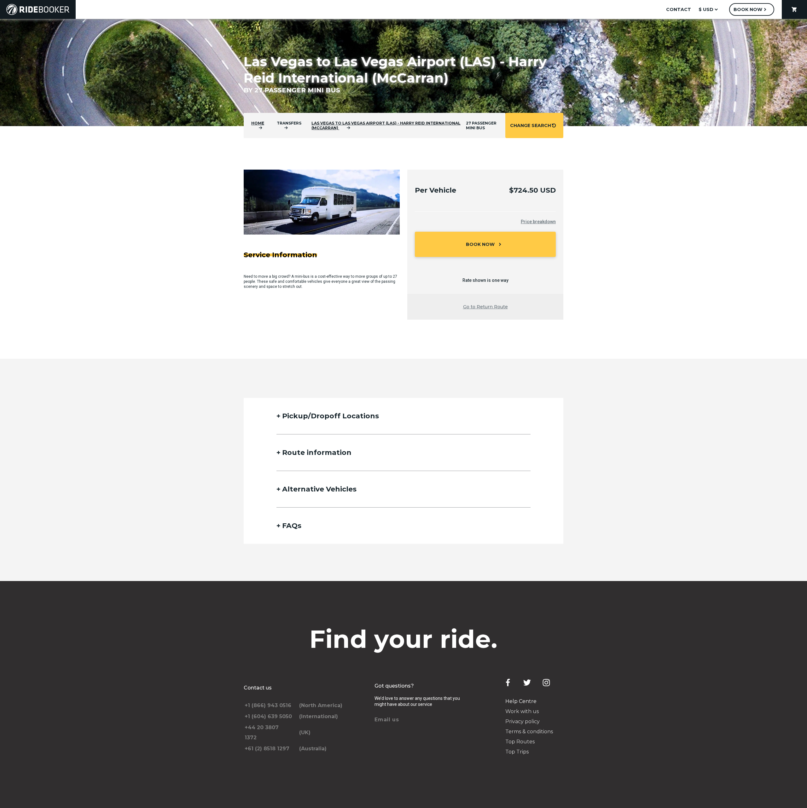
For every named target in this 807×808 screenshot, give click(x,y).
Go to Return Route (485, 307)
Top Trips (517, 752)
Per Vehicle (435, 190)
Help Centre (521, 701)
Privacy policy (522, 721)
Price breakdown (538, 221)
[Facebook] (508, 682)
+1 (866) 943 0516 (268, 705)
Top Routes (520, 742)
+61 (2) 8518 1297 (267, 749)
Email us (386, 720)
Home (257, 123)
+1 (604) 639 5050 (268, 716)
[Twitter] (527, 682)
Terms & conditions (529, 732)
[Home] (38, 9)
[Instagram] (546, 682)
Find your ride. (404, 639)
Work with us (522, 711)
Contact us (258, 688)
